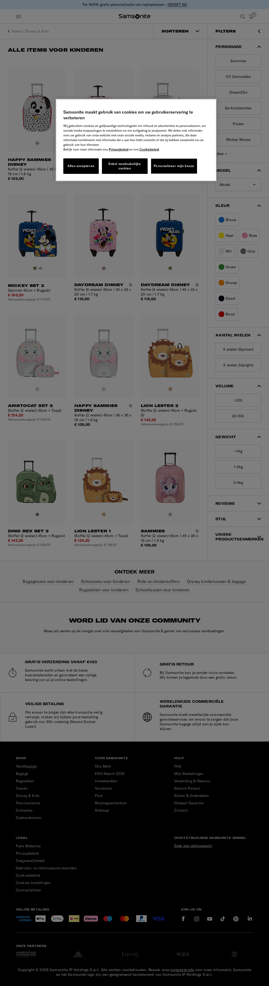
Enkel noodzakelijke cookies (124, 166)
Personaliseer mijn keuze (174, 166)
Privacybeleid (118, 149)
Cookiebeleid (149, 149)
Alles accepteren (81, 166)
